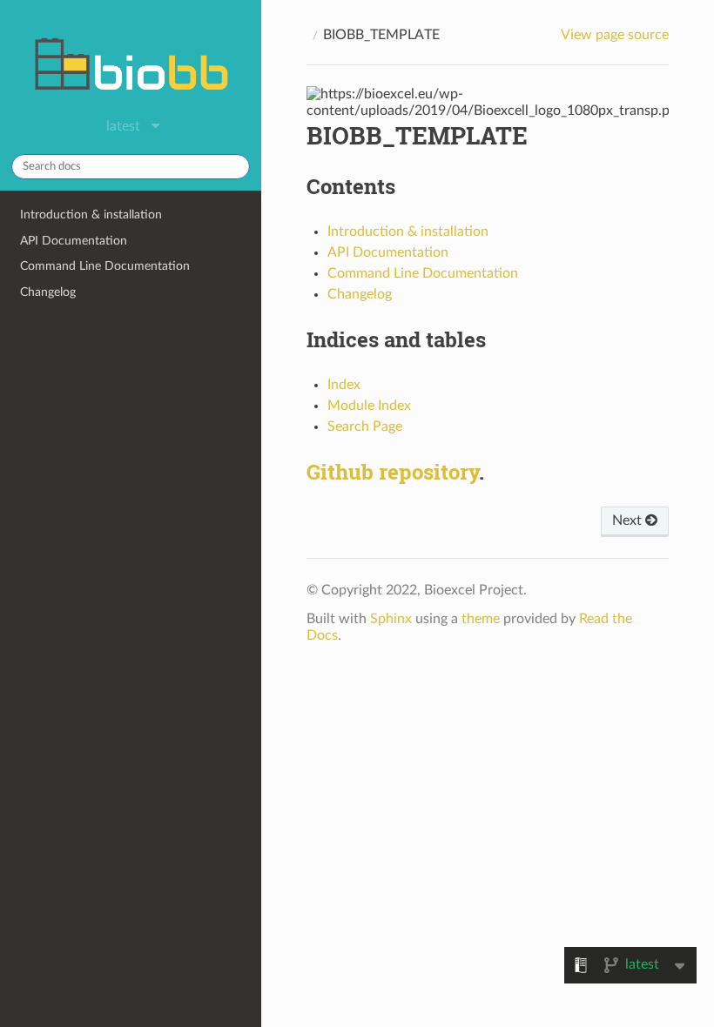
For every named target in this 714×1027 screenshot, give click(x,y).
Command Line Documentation (105, 265)
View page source (615, 35)
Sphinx (391, 619)
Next (628, 520)
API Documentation (73, 240)
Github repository (392, 472)
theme (480, 619)
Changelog (48, 292)
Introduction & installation (91, 214)
